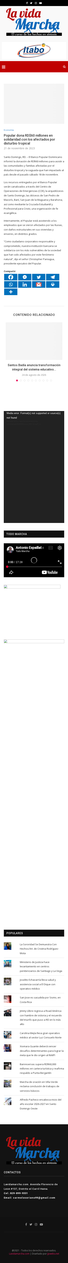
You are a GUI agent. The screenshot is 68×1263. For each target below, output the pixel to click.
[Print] (52, 284)
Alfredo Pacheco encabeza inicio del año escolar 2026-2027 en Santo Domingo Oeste (40, 1104)
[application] (34, 467)
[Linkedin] (24, 284)
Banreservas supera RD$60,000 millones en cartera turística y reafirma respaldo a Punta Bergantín (42, 1068)
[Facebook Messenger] (24, 277)
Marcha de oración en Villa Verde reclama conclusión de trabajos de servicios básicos (39, 1086)
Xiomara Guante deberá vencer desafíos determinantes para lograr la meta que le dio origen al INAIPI (42, 1051)
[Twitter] (38, 277)
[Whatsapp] (10, 284)
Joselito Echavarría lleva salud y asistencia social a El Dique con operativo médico (38, 984)
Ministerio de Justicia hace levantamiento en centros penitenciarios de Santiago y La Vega (41, 966)
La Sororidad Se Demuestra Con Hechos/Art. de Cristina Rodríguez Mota (39, 949)
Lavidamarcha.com (19, 1253)
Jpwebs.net (53, 1253)
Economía (9, 130)
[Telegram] (52, 277)
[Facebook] (10, 277)
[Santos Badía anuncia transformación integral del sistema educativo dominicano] (34, 341)
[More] (10, 292)
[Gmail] (38, 284)
